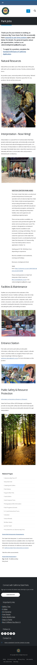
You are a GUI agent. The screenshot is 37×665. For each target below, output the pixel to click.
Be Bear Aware (8, 522)
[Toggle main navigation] (28, 11)
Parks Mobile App (8, 617)
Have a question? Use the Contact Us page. (17, 642)
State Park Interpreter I (9, 556)
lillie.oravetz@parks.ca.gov (19, 279)
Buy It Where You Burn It (11, 622)
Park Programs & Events (10, 507)
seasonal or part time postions (16, 37)
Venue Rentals (8, 518)
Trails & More (7, 496)
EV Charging (6, 612)
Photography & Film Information (12, 504)
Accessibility (30, 659)
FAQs (5, 659)
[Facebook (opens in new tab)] (2, 633)
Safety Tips (6, 606)
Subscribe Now (13, 594)
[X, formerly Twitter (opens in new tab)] (5, 633)
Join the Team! (8, 526)
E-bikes (4, 609)
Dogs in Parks (7, 620)
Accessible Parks (8, 661)
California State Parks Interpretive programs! (16, 548)
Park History (7, 489)
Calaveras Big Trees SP (10, 478)
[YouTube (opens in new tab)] (8, 633)
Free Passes (6, 614)
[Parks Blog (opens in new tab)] (14, 633)
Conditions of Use (12, 659)
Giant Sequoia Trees (9, 500)
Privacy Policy (22, 659)
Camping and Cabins (9, 485)
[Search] (34, 11)
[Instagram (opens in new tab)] (11, 633)
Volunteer (7, 515)
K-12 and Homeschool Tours (11, 511)
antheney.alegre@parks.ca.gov (9, 358)
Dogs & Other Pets (9, 493)
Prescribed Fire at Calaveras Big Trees (14, 529)
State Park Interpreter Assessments (13, 534)
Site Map (16, 661)
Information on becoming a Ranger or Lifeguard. (14, 399)
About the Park (8, 482)
